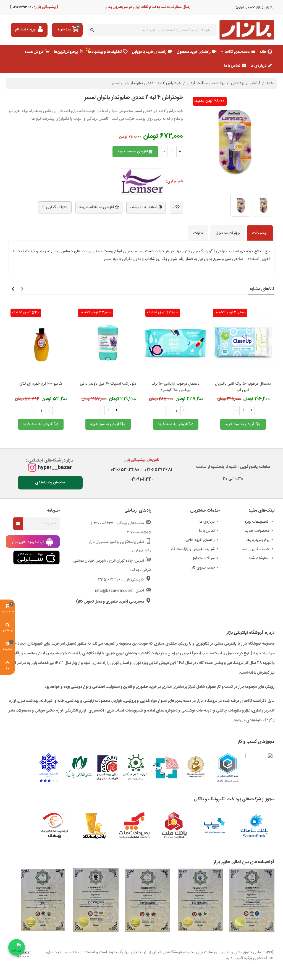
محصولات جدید (257, 531)
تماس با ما (232, 65)
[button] (22, 289)
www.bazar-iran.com (23, 955)
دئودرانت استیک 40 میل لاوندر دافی (108, 384)
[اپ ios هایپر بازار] (36, 557)
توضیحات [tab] (259, 233)
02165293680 (22, 7)
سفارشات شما (259, 558)
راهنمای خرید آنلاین (199, 540)
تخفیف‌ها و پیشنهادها (104, 50)
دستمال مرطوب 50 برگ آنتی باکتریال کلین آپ (243, 387)
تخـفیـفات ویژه (257, 522)
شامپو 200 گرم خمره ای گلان (40, 384)
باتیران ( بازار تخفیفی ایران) (254, 7)
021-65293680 (125, 469)
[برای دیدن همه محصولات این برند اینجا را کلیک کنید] (142, 181)
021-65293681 (157, 469)
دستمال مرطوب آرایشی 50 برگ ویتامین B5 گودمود (175, 387)
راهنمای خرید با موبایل (149, 52)
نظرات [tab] (198, 233)
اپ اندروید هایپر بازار (28, 542)
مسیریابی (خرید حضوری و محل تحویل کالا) (110, 601)
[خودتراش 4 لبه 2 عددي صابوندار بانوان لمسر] (232, 186)
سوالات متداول (203, 558)
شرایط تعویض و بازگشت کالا (193, 549)
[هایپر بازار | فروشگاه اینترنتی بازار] (246, 30)
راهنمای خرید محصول (194, 52)
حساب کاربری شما (255, 549)
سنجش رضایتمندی (50, 482)
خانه (263, 52)
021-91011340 (141, 479)
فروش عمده (34, 52)
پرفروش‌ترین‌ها (66, 52)
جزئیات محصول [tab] (228, 233)
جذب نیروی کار (203, 567)
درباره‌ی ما (258, 65)
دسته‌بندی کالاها (237, 52)
